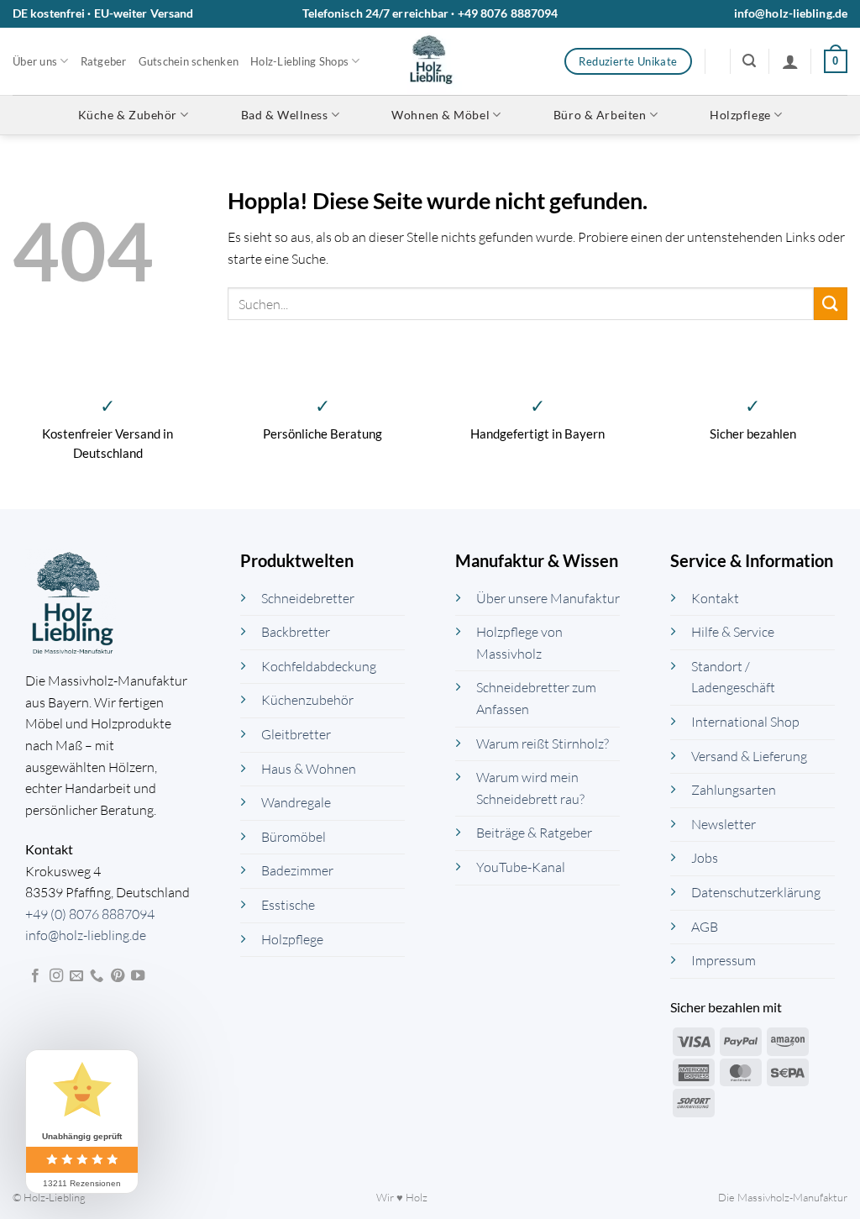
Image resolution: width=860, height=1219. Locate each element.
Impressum (723, 960)
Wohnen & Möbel (440, 115)
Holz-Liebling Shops (299, 61)
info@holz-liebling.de (790, 13)
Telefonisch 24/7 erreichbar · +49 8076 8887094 (430, 13)
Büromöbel (293, 836)
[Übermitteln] (830, 303)
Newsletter (723, 824)
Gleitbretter (296, 734)
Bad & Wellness (284, 115)
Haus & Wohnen (308, 768)
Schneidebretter (307, 598)
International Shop (745, 721)
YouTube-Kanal (520, 867)
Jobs (704, 857)
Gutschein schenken (189, 61)
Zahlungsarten (733, 789)
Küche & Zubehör (127, 115)
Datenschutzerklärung (756, 892)
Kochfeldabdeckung (318, 666)
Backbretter (295, 631)
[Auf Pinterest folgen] (117, 976)
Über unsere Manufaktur (548, 598)
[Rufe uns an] (96, 976)
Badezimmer (297, 870)
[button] (749, 61)
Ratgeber (104, 61)
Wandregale (296, 802)
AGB (704, 926)
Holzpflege (740, 115)
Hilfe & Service (732, 631)
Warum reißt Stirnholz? (542, 743)
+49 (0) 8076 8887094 (90, 914)
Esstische (288, 904)
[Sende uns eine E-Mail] (76, 976)
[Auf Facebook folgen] (35, 976)
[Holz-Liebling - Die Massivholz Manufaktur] (430, 61)
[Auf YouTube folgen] (137, 976)
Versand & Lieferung (749, 756)
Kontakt (715, 598)
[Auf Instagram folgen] (56, 976)
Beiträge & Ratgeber (534, 832)
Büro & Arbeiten (599, 115)
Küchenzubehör (307, 699)
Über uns (35, 61)
